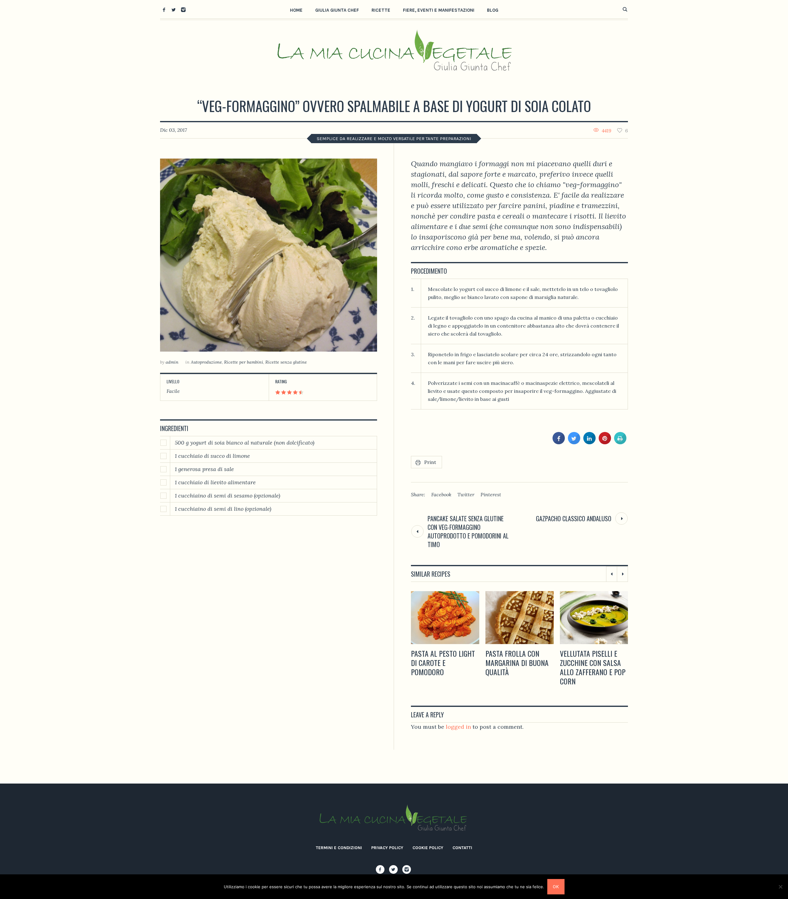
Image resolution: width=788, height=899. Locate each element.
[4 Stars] (295, 392)
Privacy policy (387, 847)
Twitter (465, 494)
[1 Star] (277, 392)
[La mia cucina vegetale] (394, 819)
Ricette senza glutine (286, 362)
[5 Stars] (301, 392)
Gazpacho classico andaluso (573, 518)
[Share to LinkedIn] (589, 442)
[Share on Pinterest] (605, 442)
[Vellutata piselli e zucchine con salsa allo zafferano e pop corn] (519, 617)
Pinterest (490, 494)
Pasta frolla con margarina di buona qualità (442, 662)
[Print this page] (620, 442)
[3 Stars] (289, 392)
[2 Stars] (283, 392)
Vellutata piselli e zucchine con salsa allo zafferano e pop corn (518, 667)
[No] (780, 887)
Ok (556, 886)
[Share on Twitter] (574, 442)
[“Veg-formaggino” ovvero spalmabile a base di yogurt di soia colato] (268, 255)
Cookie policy (427, 847)
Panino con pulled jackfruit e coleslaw (593, 658)
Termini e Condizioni (339, 847)
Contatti (462, 847)
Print (430, 462)
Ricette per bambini (243, 362)
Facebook (441, 494)
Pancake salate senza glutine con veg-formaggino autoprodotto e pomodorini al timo (468, 531)
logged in (458, 726)
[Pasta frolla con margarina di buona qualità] (445, 617)
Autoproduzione (206, 362)
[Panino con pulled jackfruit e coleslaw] (594, 617)
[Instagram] (183, 10)
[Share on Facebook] (559, 442)
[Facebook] (164, 10)
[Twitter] (174, 10)
